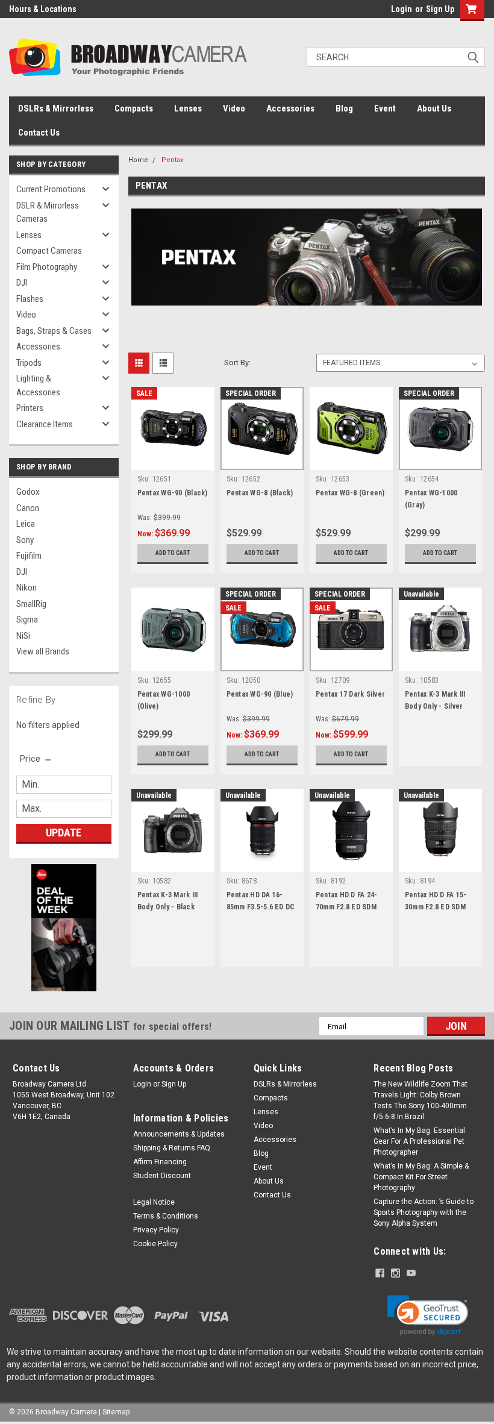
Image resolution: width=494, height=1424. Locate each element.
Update (63, 832)
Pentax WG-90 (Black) (172, 493)
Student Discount (162, 1176)
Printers (29, 408)
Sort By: (237, 362)
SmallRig (31, 603)
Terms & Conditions (165, 1216)
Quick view (172, 460)
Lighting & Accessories (38, 385)
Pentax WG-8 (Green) (350, 493)
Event (385, 108)
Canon (27, 508)
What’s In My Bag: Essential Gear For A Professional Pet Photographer (419, 1141)
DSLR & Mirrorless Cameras (47, 212)
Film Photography (46, 267)
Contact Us (39, 132)
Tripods (29, 362)
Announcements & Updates (179, 1134)
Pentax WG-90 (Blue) (260, 694)
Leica (25, 523)
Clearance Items (44, 424)
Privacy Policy (156, 1230)
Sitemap (116, 1412)
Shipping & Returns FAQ (171, 1148)
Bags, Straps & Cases (54, 330)
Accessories (290, 108)
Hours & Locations (43, 9)
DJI (21, 282)
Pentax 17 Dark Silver (350, 694)
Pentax (172, 160)
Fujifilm (29, 555)
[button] (428, 1315)
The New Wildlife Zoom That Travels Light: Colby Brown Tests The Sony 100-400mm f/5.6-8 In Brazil (420, 1100)
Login (401, 9)
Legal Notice (154, 1202)
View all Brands (42, 651)
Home (138, 160)
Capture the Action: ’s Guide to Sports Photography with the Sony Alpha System (424, 1212)
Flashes (29, 298)
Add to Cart (172, 553)
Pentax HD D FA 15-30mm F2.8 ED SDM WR (436, 907)
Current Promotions (51, 189)
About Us (434, 108)
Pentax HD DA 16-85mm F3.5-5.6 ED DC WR (261, 907)
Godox (28, 491)
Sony (25, 540)
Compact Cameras (49, 250)
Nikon (26, 587)
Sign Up (440, 9)
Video (234, 108)
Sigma (27, 619)
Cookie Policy (155, 1244)
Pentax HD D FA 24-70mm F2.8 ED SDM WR (347, 907)
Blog (344, 108)
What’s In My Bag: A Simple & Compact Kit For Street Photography (421, 1177)
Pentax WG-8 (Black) (260, 493)
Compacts (133, 108)
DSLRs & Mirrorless (55, 108)
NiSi (23, 635)
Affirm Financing (160, 1162)
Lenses (188, 108)
